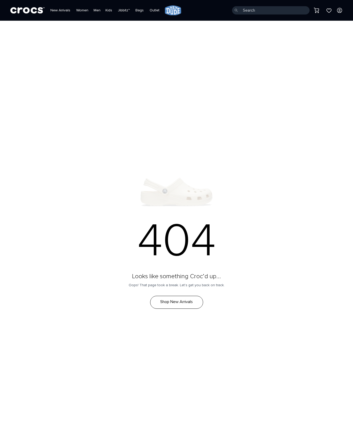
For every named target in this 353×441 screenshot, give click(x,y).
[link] (173, 10)
